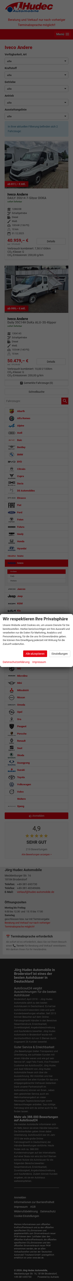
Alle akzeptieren (35, 653)
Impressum (39, 662)
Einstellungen (60, 653)
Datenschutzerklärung (16, 662)
